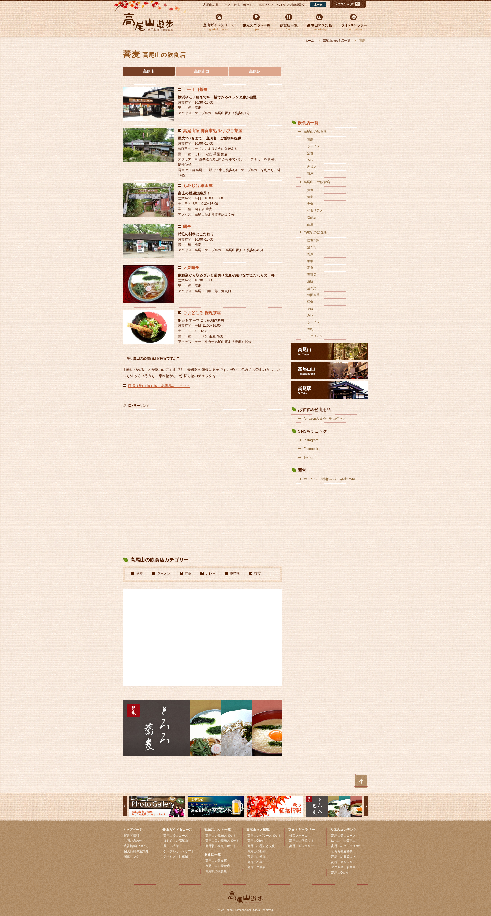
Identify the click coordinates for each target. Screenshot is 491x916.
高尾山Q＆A (339, 872)
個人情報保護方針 (136, 851)
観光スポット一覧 (217, 829)
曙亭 (187, 226)
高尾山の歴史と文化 (261, 846)
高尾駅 (255, 71)
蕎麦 (139, 574)
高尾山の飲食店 (315, 131)
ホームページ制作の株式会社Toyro (329, 479)
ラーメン (163, 574)
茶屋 (257, 574)
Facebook (311, 449)
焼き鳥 (311, 288)
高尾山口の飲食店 (317, 182)
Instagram (311, 440)
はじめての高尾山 (175, 840)
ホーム (309, 40)
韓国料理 (313, 295)
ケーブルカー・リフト (178, 851)
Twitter (308, 458)
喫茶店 (235, 574)
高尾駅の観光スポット (220, 846)
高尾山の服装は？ (301, 840)
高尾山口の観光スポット (222, 840)
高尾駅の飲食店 (315, 232)
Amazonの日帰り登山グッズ (325, 418)
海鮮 (310, 281)
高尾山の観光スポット (220, 835)
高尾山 (148, 71)
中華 (310, 261)
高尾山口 (201, 71)
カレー (211, 574)
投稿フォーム (298, 835)
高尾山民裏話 (256, 867)
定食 (188, 574)
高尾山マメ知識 (258, 829)
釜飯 (310, 309)
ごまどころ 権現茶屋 (202, 313)
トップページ (133, 829)
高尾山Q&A (255, 840)
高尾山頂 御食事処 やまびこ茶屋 (212, 130)
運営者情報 (131, 835)
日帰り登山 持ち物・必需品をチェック (159, 386)
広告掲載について (136, 846)
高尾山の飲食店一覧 (336, 40)
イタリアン (314, 210)
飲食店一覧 (308, 122)
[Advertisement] (161, 444)
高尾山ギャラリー (301, 846)
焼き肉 (311, 247)
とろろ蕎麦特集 (342, 851)
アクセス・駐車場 (175, 857)
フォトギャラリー (301, 829)
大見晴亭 (191, 267)
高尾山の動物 (256, 851)
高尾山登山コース (175, 835)
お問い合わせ (133, 840)
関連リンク (131, 857)
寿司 (310, 329)
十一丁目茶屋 (195, 89)
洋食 (310, 190)
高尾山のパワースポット (264, 835)
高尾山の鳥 (255, 862)
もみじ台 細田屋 (198, 185)
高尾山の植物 (256, 857)
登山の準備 (171, 846)
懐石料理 (313, 240)
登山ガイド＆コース (177, 829)
